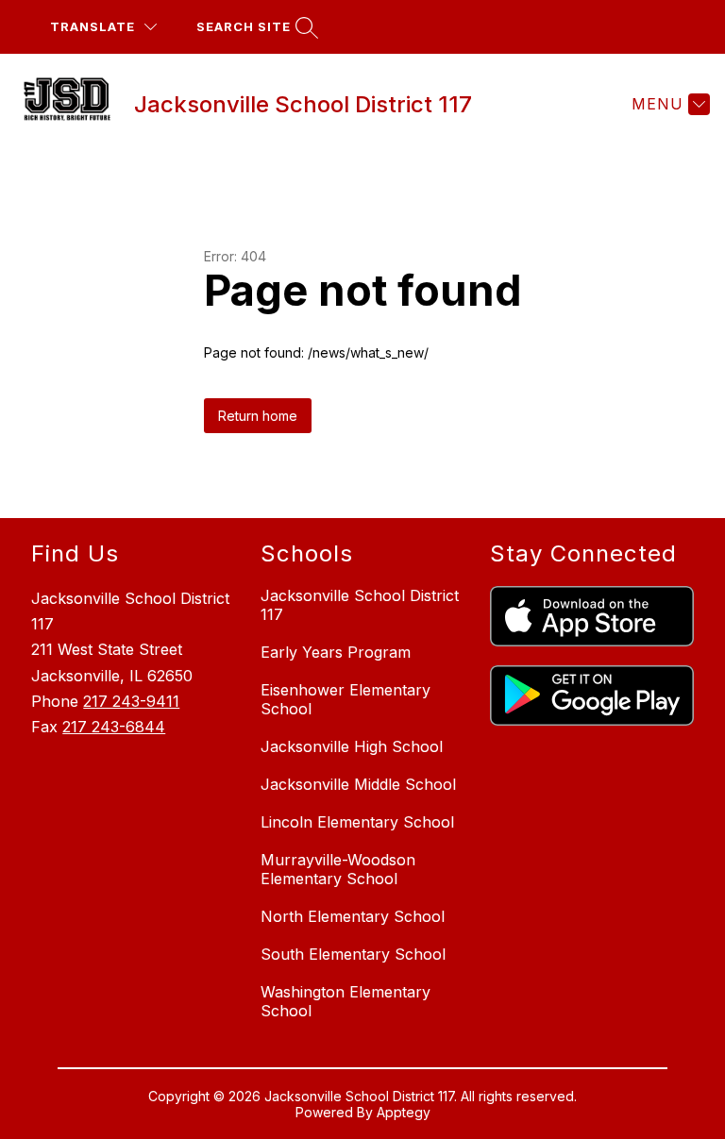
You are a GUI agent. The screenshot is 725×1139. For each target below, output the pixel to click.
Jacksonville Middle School (358, 784)
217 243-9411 (131, 701)
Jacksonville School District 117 (360, 605)
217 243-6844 (113, 726)
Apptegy (403, 1112)
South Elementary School (353, 954)
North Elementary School (353, 916)
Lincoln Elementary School (357, 821)
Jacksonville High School (352, 746)
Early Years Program (336, 652)
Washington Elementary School (345, 1001)
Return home (257, 416)
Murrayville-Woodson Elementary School (338, 869)
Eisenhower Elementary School (345, 699)
